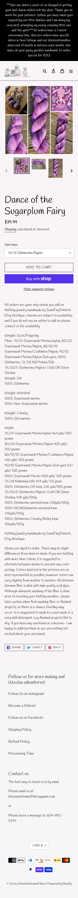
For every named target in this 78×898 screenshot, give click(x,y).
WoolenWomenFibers (32, 884)
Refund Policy (19, 741)
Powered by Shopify (59, 884)
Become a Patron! (22, 705)
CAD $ (38, 845)
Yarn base (11, 245)
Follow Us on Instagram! (26, 693)
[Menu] (71, 71)
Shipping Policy (19, 729)
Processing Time (21, 753)
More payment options (39, 289)
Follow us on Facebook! (25, 717)
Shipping (10, 229)
